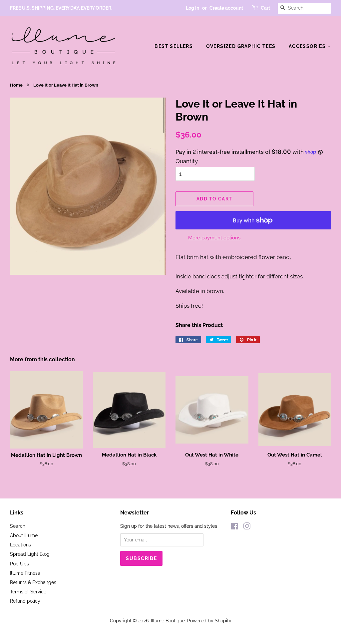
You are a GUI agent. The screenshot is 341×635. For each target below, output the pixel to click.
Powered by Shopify (209, 620)
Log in (192, 8)
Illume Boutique (168, 620)
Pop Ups (19, 563)
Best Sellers (174, 46)
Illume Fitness (25, 573)
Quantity (186, 161)
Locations (20, 544)
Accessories (308, 46)
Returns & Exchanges (33, 582)
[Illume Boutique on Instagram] (246, 527)
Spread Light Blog (30, 554)
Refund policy (25, 601)
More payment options (214, 238)
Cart (265, 8)
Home (16, 85)
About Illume (24, 535)
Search (17, 526)
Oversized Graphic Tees (241, 46)
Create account (226, 8)
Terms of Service (28, 591)
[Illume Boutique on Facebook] (234, 527)
